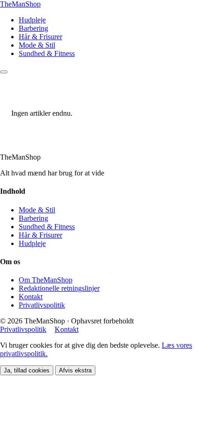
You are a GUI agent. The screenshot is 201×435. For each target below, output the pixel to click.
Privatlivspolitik (42, 305)
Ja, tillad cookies (27, 370)
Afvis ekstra (75, 370)
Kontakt (31, 297)
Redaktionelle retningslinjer (59, 288)
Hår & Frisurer (40, 37)
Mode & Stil (37, 45)
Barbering (33, 28)
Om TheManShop (45, 280)
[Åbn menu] (3, 71)
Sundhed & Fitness (47, 53)
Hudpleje (32, 20)
